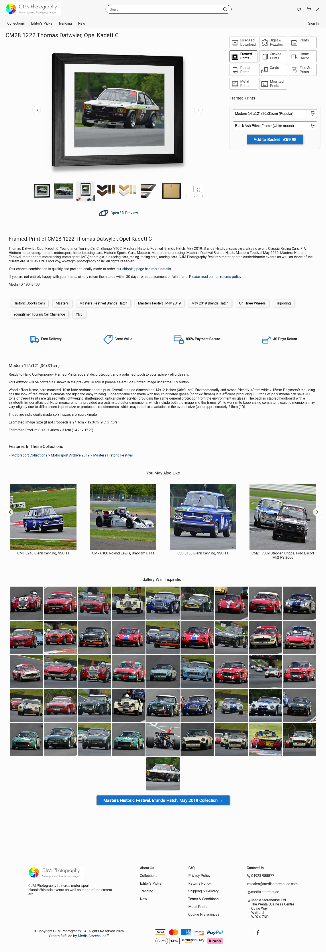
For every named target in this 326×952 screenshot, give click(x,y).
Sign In (313, 23)
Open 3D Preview (124, 213)
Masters (62, 303)
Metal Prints (197, 907)
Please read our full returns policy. (215, 277)
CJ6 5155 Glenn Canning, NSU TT (202, 553)
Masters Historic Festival (113, 455)
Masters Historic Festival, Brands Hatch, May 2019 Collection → (163, 800)
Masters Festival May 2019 (159, 303)
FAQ (191, 868)
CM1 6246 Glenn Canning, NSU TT (43, 553)
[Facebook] (258, 935)
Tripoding (283, 303)
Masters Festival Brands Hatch (103, 303)
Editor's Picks (41, 23)
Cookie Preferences (204, 914)
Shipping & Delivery (203, 891)
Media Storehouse (92, 936)
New (81, 23)
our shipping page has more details (143, 269)
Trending (65, 23)
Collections (16, 23)
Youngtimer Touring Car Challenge (39, 314)
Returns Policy (199, 883)
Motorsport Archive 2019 (70, 455)
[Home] (33, 14)
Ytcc (79, 314)
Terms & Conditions (203, 899)
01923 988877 (262, 876)
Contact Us (255, 868)
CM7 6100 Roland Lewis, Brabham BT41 (123, 553)
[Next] (198, 110)
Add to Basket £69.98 (275, 139)
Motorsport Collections (29, 455)
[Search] (225, 9)
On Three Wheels (252, 303)
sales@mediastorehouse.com (274, 884)
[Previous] (36, 110)
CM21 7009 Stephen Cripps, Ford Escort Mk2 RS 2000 (282, 555)
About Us (147, 868)
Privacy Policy (199, 876)
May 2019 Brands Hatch (209, 303)
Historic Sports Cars (29, 303)
